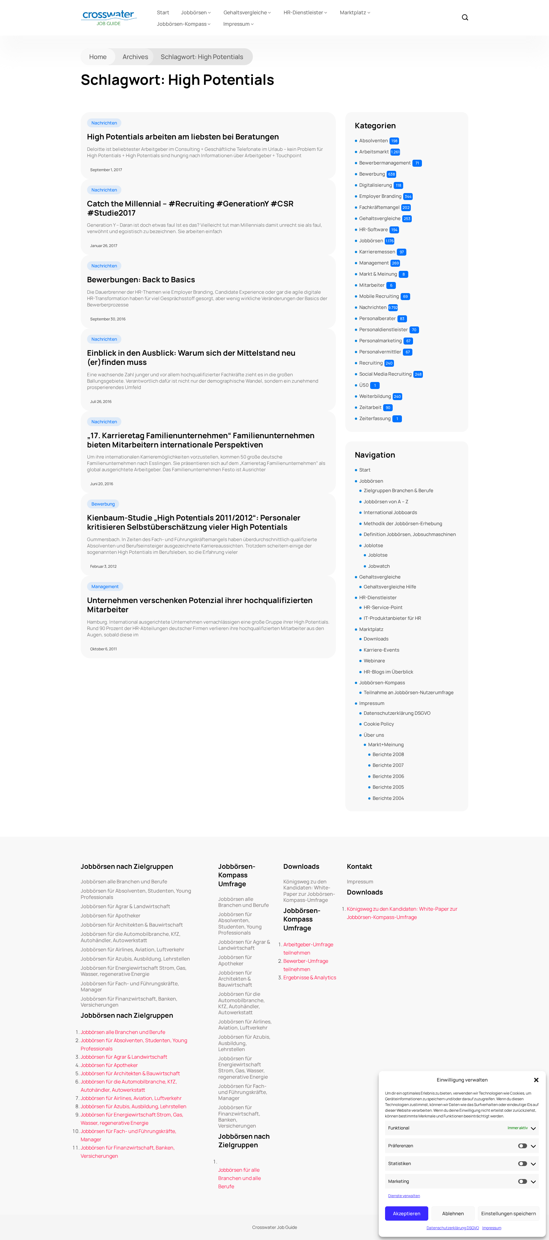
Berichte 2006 (388, 776)
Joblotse (373, 545)
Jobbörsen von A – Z (386, 501)
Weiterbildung (375, 396)
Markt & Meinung (378, 274)
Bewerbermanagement (385, 162)
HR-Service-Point (383, 607)
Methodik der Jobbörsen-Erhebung (403, 523)
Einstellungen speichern (508, 1213)
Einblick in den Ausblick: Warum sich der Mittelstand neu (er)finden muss (191, 357)
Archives (135, 56)
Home (98, 56)
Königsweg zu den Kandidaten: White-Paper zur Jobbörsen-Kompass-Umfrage (309, 891)
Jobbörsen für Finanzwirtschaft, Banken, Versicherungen (129, 1002)
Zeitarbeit (370, 407)
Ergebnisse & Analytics (309, 977)
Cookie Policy (379, 724)
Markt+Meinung (386, 744)
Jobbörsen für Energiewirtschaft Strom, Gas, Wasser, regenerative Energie (133, 971)
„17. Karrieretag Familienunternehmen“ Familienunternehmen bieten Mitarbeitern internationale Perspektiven (201, 440)
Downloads (376, 638)
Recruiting (371, 362)
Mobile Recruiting (379, 296)
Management (105, 586)
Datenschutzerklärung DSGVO (453, 1227)
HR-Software (373, 229)
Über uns (374, 735)
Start (163, 12)
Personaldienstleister (383, 329)
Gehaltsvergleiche (245, 12)
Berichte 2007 (388, 765)
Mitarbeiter (372, 285)
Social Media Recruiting (385, 374)
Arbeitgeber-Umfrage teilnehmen (308, 948)
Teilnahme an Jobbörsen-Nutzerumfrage (409, 692)
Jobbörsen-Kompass (182, 23)
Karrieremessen (377, 251)
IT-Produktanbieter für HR (392, 618)
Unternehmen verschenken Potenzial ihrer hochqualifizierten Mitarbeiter (200, 605)
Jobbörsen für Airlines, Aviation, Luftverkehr (132, 950)
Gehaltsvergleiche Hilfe (390, 586)
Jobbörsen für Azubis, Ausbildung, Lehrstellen (135, 959)
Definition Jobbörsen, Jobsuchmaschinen (410, 534)
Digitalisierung (375, 185)
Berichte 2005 (388, 787)
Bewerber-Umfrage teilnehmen (305, 965)
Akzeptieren (406, 1213)
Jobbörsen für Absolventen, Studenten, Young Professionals (136, 894)
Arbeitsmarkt (374, 151)
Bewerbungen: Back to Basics (141, 279)
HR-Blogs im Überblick (388, 671)
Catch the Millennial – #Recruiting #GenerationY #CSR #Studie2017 (190, 208)
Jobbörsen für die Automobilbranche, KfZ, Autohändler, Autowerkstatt (130, 937)
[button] (536, 1080)
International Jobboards (390, 512)
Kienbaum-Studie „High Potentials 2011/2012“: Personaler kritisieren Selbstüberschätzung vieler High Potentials (194, 522)
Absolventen (373, 140)
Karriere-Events (381, 650)
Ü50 (364, 385)
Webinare (374, 660)
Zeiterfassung (375, 418)
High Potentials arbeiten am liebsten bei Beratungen (183, 136)
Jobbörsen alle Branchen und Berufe (124, 882)
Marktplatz (353, 12)
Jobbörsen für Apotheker (110, 916)
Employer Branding (380, 196)
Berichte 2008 (388, 754)
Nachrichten (104, 123)
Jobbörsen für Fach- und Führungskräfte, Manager (130, 987)
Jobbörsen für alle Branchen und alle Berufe (239, 1178)
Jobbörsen (194, 12)
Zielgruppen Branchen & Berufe (398, 490)
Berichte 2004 (388, 798)
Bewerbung (103, 504)
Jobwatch (379, 566)
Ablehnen (453, 1213)
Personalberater (377, 318)
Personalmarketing (380, 340)
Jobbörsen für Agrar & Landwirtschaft (125, 906)
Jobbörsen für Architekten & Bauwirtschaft (132, 925)
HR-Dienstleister (303, 12)
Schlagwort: (202, 56)
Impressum (491, 1227)
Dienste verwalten (404, 1195)
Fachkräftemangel (379, 207)
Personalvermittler (380, 351)
